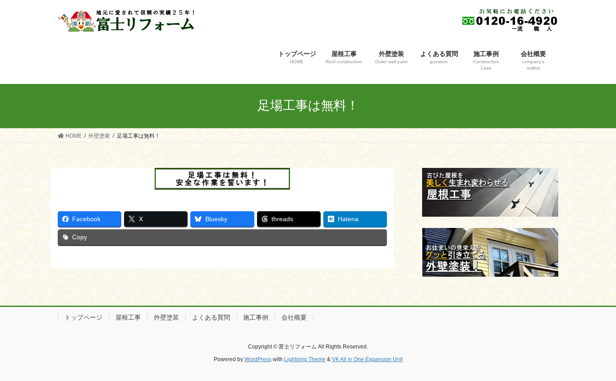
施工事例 (255, 317)
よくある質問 (211, 317)
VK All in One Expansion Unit (367, 359)
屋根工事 (128, 317)
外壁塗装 (166, 317)
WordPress (257, 359)
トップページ (83, 317)
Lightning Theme (305, 359)
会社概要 (294, 317)
